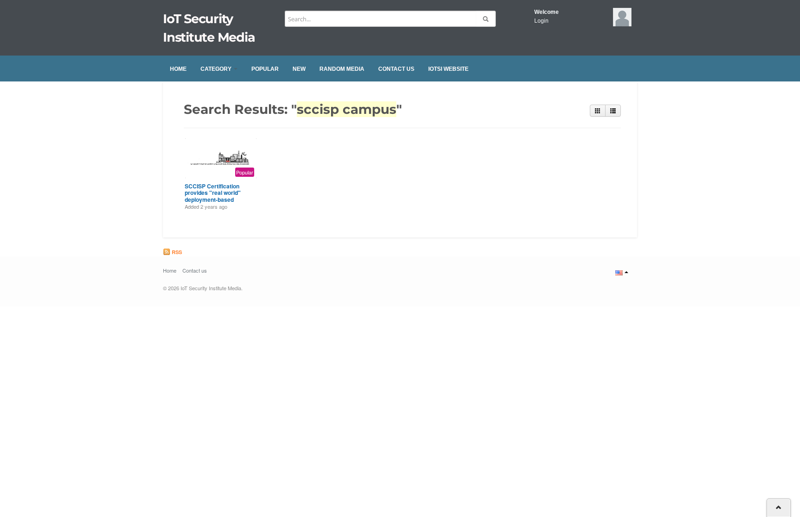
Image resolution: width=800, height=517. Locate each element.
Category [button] (216, 69)
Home (178, 69)
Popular (265, 69)
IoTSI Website (448, 69)
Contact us (396, 69)
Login (541, 21)
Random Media (341, 69)
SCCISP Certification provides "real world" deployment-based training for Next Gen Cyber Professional (213, 199)
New (299, 69)
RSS (176, 252)
